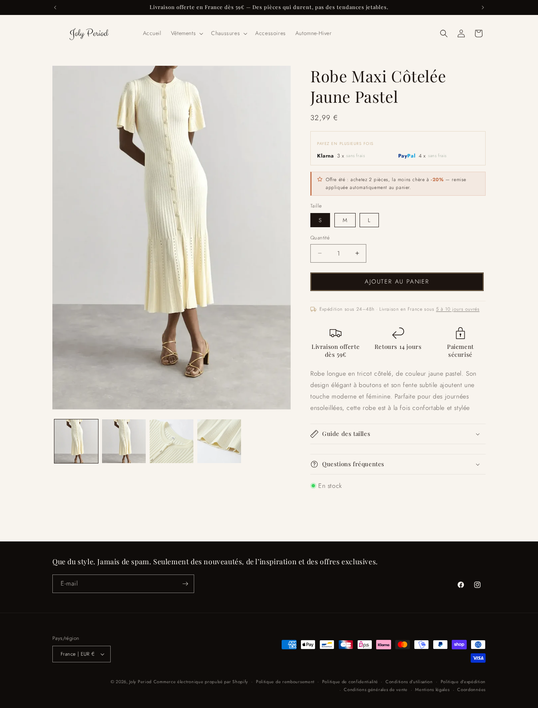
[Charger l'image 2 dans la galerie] (124, 441)
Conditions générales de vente (375, 689)
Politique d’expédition (463, 681)
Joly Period (140, 681)
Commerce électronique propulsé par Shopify (201, 681)
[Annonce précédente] (55, 7)
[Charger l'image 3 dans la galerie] (171, 441)
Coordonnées (471, 689)
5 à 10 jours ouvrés (457, 309)
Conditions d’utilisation (409, 681)
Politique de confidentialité (350, 681)
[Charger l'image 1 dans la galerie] (76, 441)
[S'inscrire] (185, 584)
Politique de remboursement (285, 681)
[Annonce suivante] (483, 7)
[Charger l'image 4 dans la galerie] (219, 441)
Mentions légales (432, 689)
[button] (186, 33)
